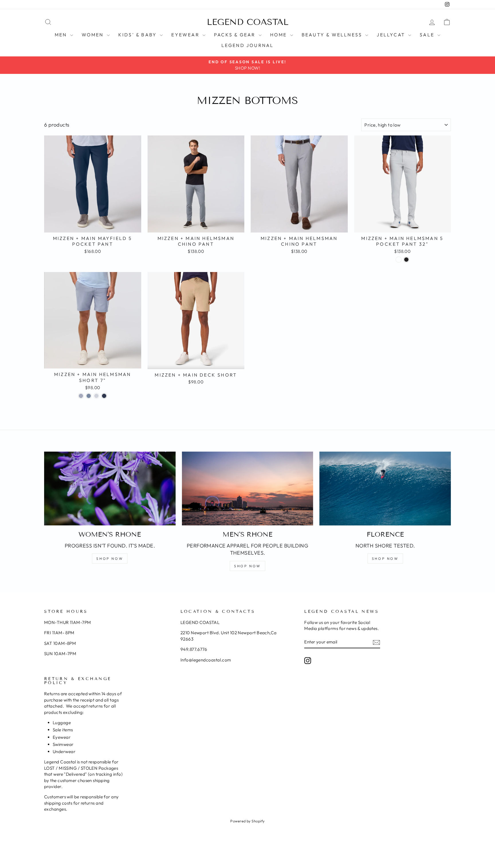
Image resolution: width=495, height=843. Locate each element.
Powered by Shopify (247, 821)
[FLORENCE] (385, 488)
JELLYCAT (392, 35)
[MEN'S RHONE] (247, 488)
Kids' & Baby (138, 35)
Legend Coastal (247, 22)
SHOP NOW (109, 558)
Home (279, 35)
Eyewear (186, 35)
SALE (428, 35)
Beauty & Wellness (333, 35)
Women (93, 35)
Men (62, 35)
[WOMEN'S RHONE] (110, 488)
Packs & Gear (235, 35)
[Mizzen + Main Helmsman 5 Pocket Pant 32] (398, 259)
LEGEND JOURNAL (247, 45)
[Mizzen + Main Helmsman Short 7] (81, 396)
